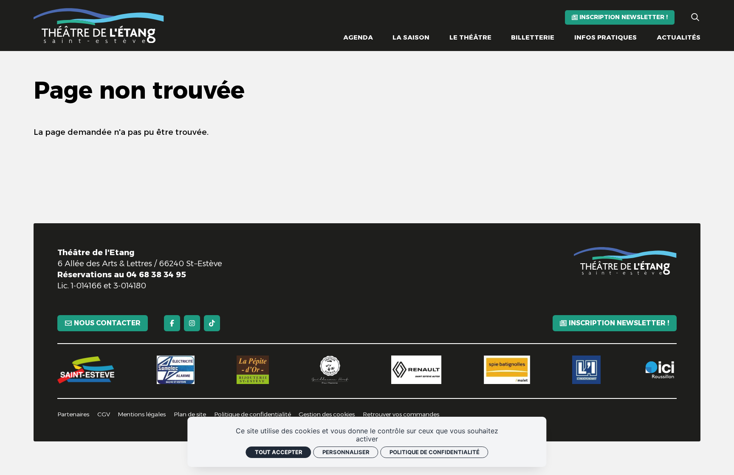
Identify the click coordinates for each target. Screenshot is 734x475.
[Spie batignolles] (507, 370)
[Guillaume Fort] (330, 370)
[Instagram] (192, 323)
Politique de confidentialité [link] (435, 452)
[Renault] (416, 370)
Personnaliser (346, 452)
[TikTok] (212, 323)
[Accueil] (99, 25)
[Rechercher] (695, 17)
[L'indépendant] (586, 370)
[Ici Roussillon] (659, 370)
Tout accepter (278, 452)
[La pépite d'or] (253, 370)
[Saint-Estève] (85, 369)
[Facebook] (172, 323)
